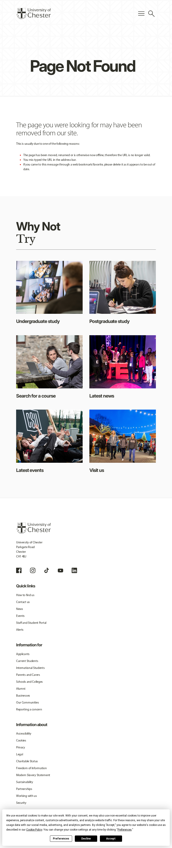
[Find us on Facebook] (19, 570)
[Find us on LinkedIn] (74, 570)
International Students (30, 668)
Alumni (20, 689)
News (19, 609)
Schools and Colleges (29, 682)
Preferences (61, 838)
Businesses (23, 695)
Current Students (27, 661)
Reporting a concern (29, 709)
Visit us (96, 470)
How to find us (25, 595)
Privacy (20, 747)
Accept (111, 838)
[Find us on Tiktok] (46, 570)
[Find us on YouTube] (60, 570)
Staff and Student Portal (31, 623)
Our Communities (27, 702)
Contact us (23, 602)
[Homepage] (33, 13)
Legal (19, 754)
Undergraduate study (38, 321)
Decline (86, 838)
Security (21, 803)
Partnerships (24, 789)
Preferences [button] (125, 829)
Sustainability (24, 782)
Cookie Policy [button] (34, 829)
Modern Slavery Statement (33, 775)
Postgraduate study (109, 321)
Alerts (20, 630)
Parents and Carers (28, 675)
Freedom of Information (31, 768)
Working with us (26, 796)
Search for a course (36, 396)
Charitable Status (27, 761)
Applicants (23, 654)
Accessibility (23, 733)
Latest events (29, 470)
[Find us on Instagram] (32, 570)
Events (20, 616)
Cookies (21, 740)
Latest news (101, 396)
